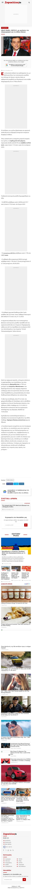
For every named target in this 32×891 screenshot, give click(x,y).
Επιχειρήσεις (5, 27)
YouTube (8, 850)
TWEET (16, 483)
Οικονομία (7, 859)
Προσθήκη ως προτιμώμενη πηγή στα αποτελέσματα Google (17, 65)
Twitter (6, 850)
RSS (13, 850)
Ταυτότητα (7, 840)
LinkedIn (11, 850)
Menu (2, 2)
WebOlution (21, 887)
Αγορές (7, 864)
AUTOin (20, 862)
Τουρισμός (21, 864)
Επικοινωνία (8, 842)
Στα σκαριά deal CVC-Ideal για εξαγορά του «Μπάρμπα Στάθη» (15, 506)
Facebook (4, 850)
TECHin (20, 859)
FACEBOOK (10, 483)
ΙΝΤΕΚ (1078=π (10, 480)
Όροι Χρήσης (8, 844)
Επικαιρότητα (8, 866)
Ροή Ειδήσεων (22, 866)
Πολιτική (7, 861)
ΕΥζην (20, 861)
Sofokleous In (13, 2)
